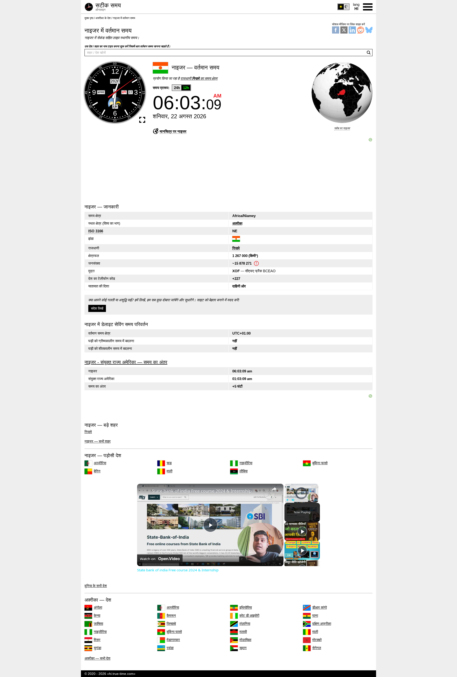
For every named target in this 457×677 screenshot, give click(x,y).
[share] (274, 488)
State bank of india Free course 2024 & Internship (202, 491)
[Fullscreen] (315, 500)
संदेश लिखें (97, 308)
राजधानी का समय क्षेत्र (199, 78)
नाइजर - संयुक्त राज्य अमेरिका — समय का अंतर (125, 362)
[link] (144, 491)
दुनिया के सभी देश (95, 586)
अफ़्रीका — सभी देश (97, 658)
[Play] (287, 500)
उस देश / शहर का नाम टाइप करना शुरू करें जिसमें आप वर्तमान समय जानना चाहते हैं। (127, 46)
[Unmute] (293, 500)
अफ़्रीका (237, 223)
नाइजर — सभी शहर (97, 441)
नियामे (236, 248)
